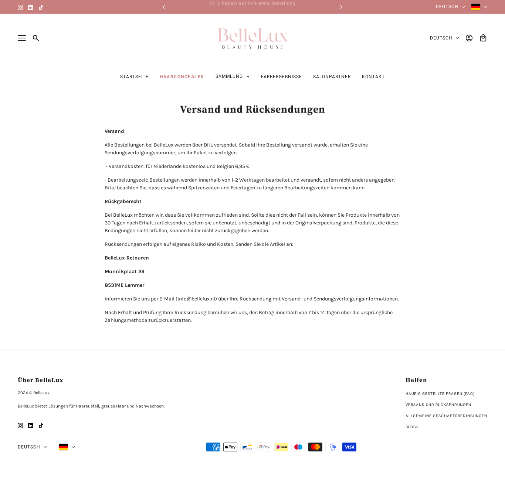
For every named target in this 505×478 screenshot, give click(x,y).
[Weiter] (341, 7)
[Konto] (469, 38)
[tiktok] (41, 7)
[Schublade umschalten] (22, 38)
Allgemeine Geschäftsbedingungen (446, 416)
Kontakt (373, 76)
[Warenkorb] (483, 38)
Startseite (134, 76)
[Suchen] (36, 38)
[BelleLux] (252, 38)
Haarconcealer (182, 76)
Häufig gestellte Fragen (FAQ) (440, 394)
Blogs (412, 427)
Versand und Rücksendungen (438, 405)
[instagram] (20, 7)
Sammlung (230, 76)
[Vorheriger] (164, 7)
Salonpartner (332, 76)
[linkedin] (30, 7)
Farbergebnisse (281, 76)
